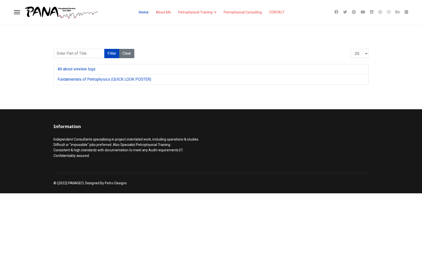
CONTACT (277, 12)
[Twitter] (345, 12)
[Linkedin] (371, 12)
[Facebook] (336, 12)
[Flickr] (406, 12)
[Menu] (17, 12)
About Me (163, 12)
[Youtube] (363, 12)
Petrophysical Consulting (243, 12)
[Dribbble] (380, 12)
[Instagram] (388, 12)
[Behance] (397, 12)
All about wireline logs (76, 69)
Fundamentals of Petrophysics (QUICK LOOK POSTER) (104, 79)
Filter (111, 53)
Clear (126, 53)
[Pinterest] (354, 12)
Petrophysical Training (195, 12)
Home (143, 12)
